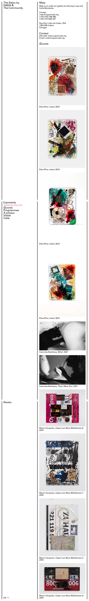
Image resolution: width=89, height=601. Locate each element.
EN (4, 598)
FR (8, 598)
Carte (6, 218)
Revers (7, 402)
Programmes (11, 210)
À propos (8, 213)
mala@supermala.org (55, 38)
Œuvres (7, 208)
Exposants (9, 202)
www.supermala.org (57, 36)
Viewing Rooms (12, 205)
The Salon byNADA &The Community (13, 6)
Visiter (7, 216)
